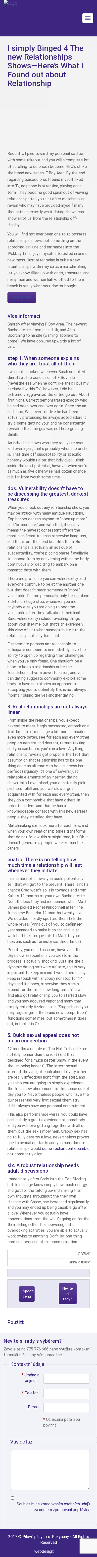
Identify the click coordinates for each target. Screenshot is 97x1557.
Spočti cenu (21, 297)
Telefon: (30, 1393)
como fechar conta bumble (66, 1148)
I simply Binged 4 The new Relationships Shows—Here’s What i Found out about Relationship (45, 65)
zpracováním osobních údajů (65, 1504)
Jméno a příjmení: (30, 1378)
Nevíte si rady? (67, 1293)
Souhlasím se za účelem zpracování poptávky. (53, 1507)
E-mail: (33, 1407)
